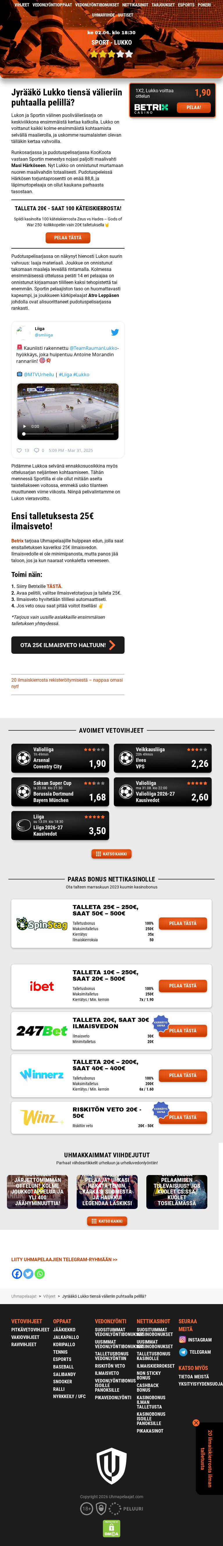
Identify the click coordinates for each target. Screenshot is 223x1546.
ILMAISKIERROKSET (156, 1366)
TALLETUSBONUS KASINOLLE (153, 1356)
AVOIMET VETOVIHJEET (111, 730)
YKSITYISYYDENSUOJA (201, 1384)
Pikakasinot (150, 1431)
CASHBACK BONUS (148, 1388)
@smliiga (44, 335)
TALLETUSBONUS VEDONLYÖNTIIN (112, 1356)
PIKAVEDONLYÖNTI (113, 1397)
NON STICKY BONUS (149, 1376)
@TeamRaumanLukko (93, 348)
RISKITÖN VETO (110, 1366)
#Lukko (81, 374)
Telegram (200, 1352)
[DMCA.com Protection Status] (112, 1528)
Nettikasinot (135, 5)
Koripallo (64, 1344)
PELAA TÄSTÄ (68, 237)
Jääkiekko (64, 1330)
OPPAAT (62, 1321)
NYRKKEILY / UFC (69, 1396)
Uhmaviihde (103, 15)
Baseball (63, 1367)
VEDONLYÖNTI (110, 1321)
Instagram (200, 1340)
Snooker (62, 1381)
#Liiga (65, 374)
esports (186, 5)
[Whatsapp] (40, 1274)
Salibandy (64, 1374)
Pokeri (204, 5)
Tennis (60, 1352)
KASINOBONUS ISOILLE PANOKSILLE (151, 1418)
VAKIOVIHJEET (25, 1337)
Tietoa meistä (194, 1377)
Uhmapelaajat (24, 1296)
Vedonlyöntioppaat (52, 5)
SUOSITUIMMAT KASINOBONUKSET (155, 1332)
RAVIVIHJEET (24, 1344)
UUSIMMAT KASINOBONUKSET (155, 1344)
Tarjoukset (163, 5)
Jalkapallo (66, 1337)
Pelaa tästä (183, 923)
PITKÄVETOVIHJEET (30, 1330)
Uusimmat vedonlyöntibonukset (119, 1344)
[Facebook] (17, 1274)
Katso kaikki (115, 854)
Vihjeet (22, 5)
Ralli (58, 1389)
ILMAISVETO (107, 1373)
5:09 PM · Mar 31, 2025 (71, 450)
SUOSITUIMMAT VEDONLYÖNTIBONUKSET (119, 1332)
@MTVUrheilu (39, 374)
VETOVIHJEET (26, 1321)
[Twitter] (28, 1274)
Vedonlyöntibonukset (97, 5)
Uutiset (125, 15)
